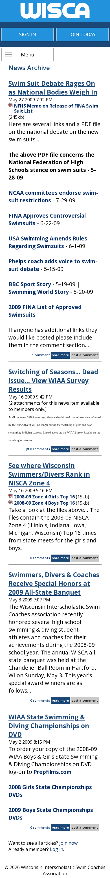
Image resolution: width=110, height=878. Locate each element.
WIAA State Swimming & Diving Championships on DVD (48, 726)
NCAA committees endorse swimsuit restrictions (53, 196)
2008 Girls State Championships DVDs (50, 790)
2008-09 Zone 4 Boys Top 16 (44, 503)
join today (82, 34)
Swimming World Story (38, 291)
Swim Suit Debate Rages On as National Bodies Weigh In (52, 88)
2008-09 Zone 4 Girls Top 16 (44, 497)
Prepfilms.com (53, 772)
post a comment (84, 355)
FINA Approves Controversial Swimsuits (47, 219)
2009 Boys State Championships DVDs (50, 813)
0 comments (40, 449)
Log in (56, 849)
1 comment (41, 355)
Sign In (27, 34)
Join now (68, 843)
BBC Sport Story (29, 284)
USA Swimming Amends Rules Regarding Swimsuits (47, 242)
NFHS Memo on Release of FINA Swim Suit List (56, 108)
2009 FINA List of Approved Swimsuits (45, 310)
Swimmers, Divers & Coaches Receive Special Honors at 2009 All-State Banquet (53, 583)
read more (60, 355)
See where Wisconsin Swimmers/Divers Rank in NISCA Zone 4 (49, 474)
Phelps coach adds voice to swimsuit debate (52, 265)
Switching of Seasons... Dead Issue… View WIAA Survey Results (53, 380)
